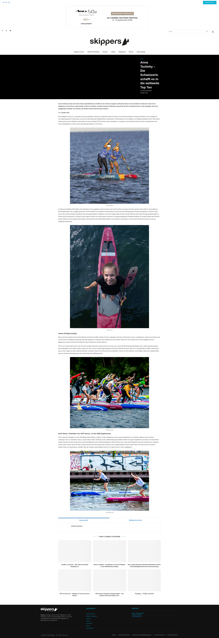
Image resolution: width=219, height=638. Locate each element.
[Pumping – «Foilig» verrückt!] (144, 580)
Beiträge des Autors (135, 520)
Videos (113, 52)
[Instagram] (6, 30)
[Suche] (207, 31)
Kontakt (114, 635)
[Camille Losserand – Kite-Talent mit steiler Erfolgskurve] (74, 551)
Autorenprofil (83, 520)
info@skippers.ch (137, 616)
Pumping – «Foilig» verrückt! (144, 593)
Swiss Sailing (141, 52)
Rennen (105, 52)
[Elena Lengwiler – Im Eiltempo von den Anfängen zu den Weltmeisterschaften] (109, 551)
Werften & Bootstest (93, 52)
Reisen (131, 52)
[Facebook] (2, 30)
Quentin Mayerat (147, 90)
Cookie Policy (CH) (159, 635)
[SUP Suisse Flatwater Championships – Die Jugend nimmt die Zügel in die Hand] (109, 580)
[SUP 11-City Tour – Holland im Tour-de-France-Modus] (74, 580)
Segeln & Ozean (79, 52)
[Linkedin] (10, 30)
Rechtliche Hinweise (124, 635)
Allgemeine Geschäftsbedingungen (142, 635)
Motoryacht (122, 52)
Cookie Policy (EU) (172, 635)
